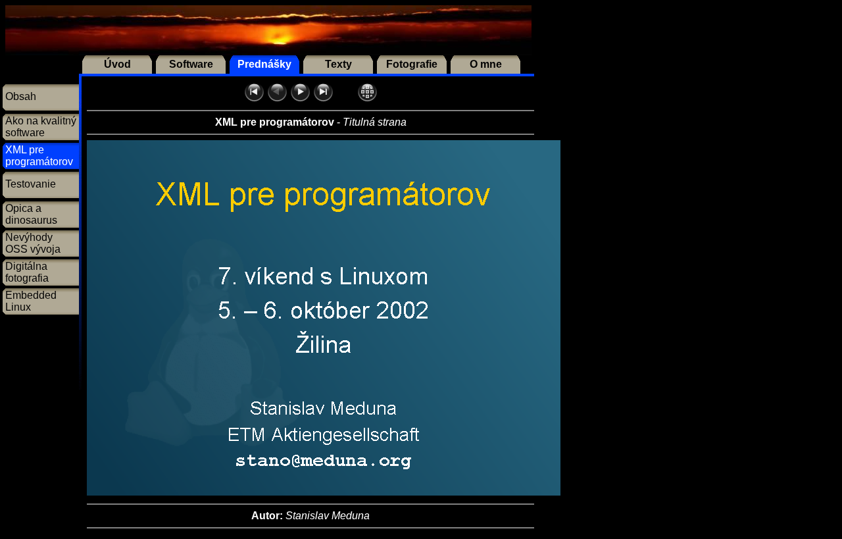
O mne (486, 64)
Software (191, 64)
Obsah (20, 96)
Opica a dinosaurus (31, 214)
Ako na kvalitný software (40, 126)
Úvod (117, 64)
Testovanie (30, 184)
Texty (338, 64)
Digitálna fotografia (27, 272)
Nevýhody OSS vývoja (33, 243)
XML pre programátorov (39, 155)
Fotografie (411, 64)
